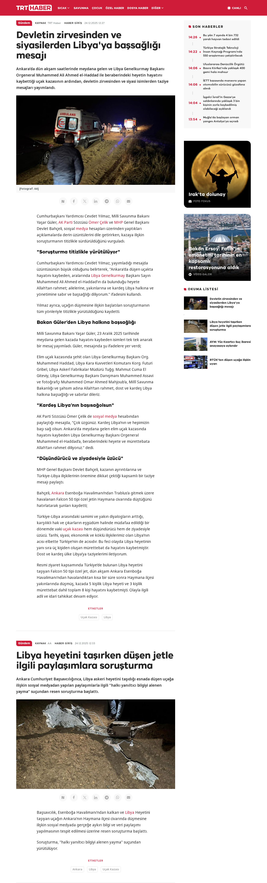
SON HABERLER (208, 27)
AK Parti (65, 222)
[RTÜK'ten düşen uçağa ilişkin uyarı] (195, 362)
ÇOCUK (97, 8)
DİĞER (155, 8)
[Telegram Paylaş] (107, 201)
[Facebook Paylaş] (74, 201)
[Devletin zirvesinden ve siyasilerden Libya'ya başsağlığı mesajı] (195, 303)
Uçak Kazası (89, 617)
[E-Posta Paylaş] (129, 201)
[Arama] (247, 8)
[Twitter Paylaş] (85, 201)
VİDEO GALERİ (203, 274)
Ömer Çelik (98, 222)
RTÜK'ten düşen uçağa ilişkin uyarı (230, 362)
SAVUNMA (81, 8)
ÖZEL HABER (115, 8)
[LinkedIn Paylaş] (96, 201)
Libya (95, 275)
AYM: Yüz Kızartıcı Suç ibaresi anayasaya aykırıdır (230, 344)
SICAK (62, 8)
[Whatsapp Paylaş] (118, 201)
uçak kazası (73, 529)
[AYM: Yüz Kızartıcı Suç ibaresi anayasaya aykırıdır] (195, 344)
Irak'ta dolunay (207, 194)
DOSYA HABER (137, 8)
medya (82, 228)
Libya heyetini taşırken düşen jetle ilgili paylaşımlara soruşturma (230, 326)
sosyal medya (105, 416)
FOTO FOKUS (202, 201)
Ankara (57, 493)
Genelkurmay (113, 275)
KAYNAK (40, 23)
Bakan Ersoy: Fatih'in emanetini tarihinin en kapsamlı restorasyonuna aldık (215, 258)
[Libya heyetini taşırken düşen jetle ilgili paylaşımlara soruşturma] (195, 326)
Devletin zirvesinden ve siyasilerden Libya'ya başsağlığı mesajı (226, 303)
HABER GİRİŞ (73, 23)
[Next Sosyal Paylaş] (63, 201)
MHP (118, 222)
